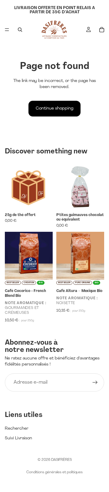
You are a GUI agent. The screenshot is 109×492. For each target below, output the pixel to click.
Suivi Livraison (18, 438)
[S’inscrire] (95, 382)
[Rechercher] (20, 29)
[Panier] (101, 29)
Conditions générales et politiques (54, 472)
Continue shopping (54, 108)
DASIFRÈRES (61, 460)
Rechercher (16, 428)
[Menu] (7, 30)
